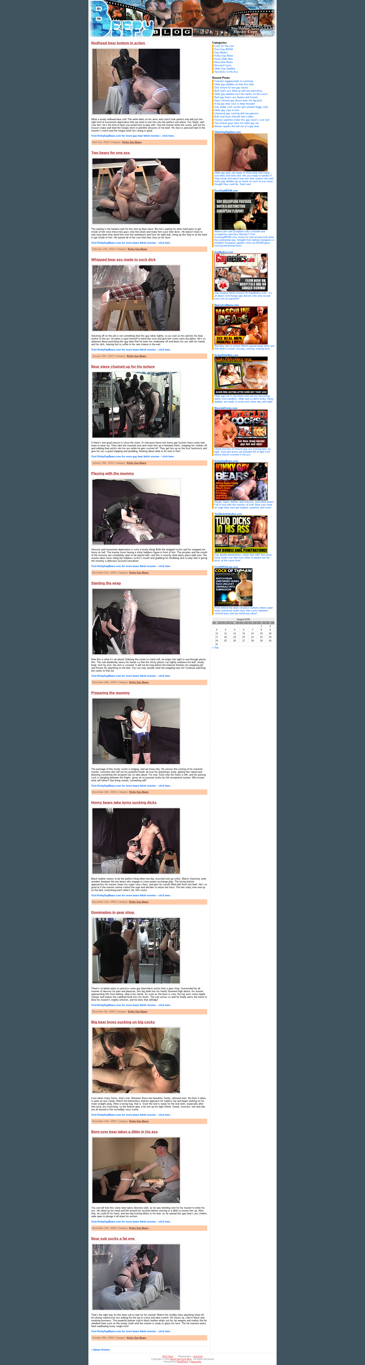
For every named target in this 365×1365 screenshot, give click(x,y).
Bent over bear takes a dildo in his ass (124, 1132)
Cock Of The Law (224, 46)
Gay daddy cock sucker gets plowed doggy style (241, 107)
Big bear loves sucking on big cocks (123, 1022)
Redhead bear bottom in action (118, 43)
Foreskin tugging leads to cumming (233, 81)
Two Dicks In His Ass (226, 71)
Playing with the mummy (112, 473)
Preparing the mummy (110, 693)
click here (198, 1356)
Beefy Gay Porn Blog (181, 1359)
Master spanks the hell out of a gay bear (236, 126)
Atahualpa (196, 1361)
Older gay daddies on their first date (234, 84)
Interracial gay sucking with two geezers (236, 113)
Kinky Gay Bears (132, 142)
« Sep (215, 647)
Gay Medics (221, 52)
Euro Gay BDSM (223, 49)
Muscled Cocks (223, 65)
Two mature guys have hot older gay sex (236, 123)
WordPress (182, 1361)
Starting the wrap (106, 583)
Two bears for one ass (111, 153)
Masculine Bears (223, 62)
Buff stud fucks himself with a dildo (233, 116)
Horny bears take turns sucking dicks (124, 802)
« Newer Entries (100, 1349)
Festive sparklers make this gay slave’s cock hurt (241, 119)
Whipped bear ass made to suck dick (123, 260)
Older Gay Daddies (224, 68)
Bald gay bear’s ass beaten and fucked (235, 97)
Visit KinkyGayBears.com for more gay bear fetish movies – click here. (132, 135)
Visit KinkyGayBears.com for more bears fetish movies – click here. (131, 242)
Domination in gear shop (113, 912)
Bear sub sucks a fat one (113, 1239)
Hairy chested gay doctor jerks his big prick (238, 100)
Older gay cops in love (226, 110)
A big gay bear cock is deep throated (234, 103)
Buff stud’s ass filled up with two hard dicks (238, 90)
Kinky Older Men (223, 58)
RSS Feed (167, 1356)
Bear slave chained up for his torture (123, 367)
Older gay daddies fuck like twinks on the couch (240, 94)
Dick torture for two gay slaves (231, 87)
